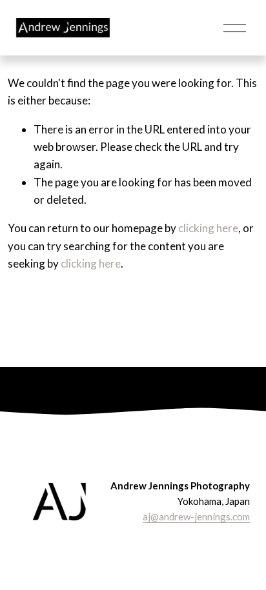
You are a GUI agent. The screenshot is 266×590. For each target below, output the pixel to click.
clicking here (208, 228)
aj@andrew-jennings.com (196, 516)
